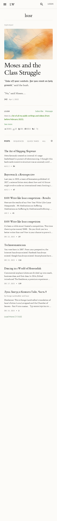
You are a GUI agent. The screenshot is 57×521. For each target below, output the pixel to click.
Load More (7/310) (13, 317)
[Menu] (5, 4)
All (43, 141)
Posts (7, 141)
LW (12, 4)
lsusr (28, 15)
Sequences (18, 141)
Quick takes (33, 141)
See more (8, 124)
